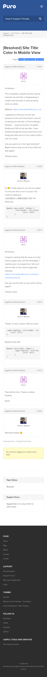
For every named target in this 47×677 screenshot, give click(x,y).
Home (5, 541)
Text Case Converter (11, 644)
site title (39, 59)
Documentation (9, 571)
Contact (6, 554)
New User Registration (12, 580)
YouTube (6, 627)
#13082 (39, 411)
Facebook (7, 618)
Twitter (5, 623)
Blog (5, 545)
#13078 (39, 302)
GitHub (6, 632)
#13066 (39, 67)
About (5, 550)
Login (5, 584)
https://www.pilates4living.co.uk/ (27, 109)
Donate (6, 559)
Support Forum (9, 576)
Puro (26, 664)
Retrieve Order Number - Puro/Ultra (17, 601)
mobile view (29, 59)
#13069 (39, 166)
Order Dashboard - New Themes (16, 606)
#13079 (39, 370)
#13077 (39, 230)
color (21, 59)
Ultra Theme (15, 33)
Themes (6, 597)
